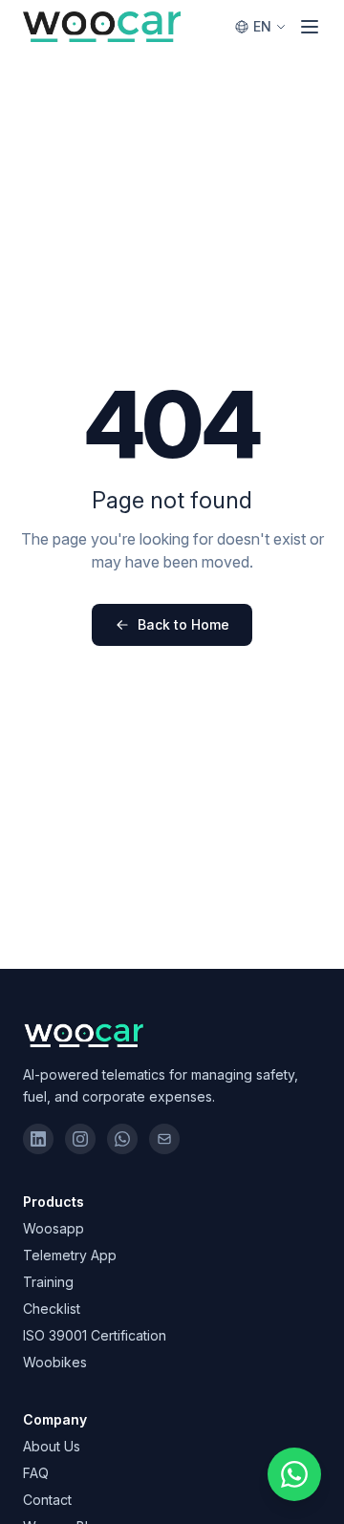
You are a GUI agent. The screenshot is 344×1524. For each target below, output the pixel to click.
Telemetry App (70, 1255)
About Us (51, 1446)
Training (48, 1282)
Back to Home (183, 624)
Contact (47, 1500)
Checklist (51, 1308)
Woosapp (53, 1228)
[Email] (164, 1139)
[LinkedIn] (38, 1139)
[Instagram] (80, 1139)
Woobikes (55, 1362)
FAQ (36, 1473)
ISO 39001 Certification (94, 1335)
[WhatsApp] (122, 1139)
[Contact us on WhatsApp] (294, 1474)
